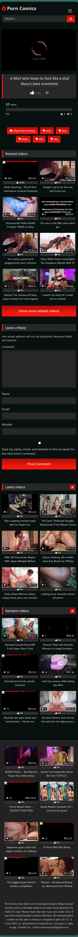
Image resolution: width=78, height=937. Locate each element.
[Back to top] (67, 926)
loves (25, 138)
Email (6, 409)
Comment (8, 346)
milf (41, 138)
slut (56, 138)
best (48, 130)
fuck (64, 130)
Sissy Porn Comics (24, 130)
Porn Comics (21, 8)
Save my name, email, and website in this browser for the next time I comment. (38, 451)
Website (7, 424)
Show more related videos (39, 311)
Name (6, 393)
